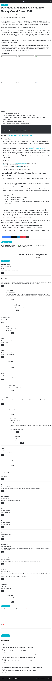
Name (2, 624)
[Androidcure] (26, 1)
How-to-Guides (4, 4)
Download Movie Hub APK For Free (25, 254)
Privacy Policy (44, 678)
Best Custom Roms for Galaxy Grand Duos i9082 (19, 135)
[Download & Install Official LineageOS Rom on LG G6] (43, 249)
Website (28, 630)
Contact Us (38, 678)
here (29, 130)
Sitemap (49, 678)
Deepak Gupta (4, 14)
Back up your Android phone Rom (37, 148)
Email (2, 630)
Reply (3, 272)
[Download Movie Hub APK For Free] (26, 249)
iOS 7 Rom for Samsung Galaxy (18, 163)
